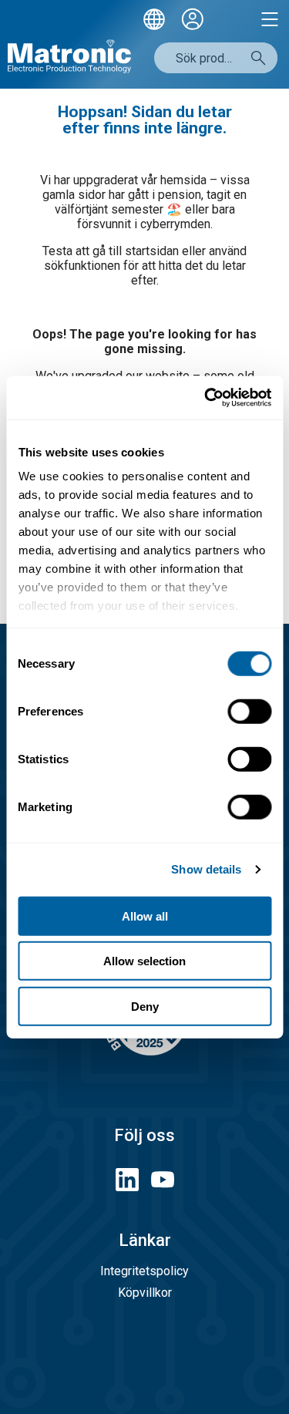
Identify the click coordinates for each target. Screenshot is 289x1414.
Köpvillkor (145, 1292)
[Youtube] (162, 1180)
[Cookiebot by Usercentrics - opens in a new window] (205, 398)
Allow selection (144, 961)
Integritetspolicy (144, 1271)
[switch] (249, 711)
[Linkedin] (127, 1180)
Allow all (145, 915)
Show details (206, 869)
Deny (145, 1005)
